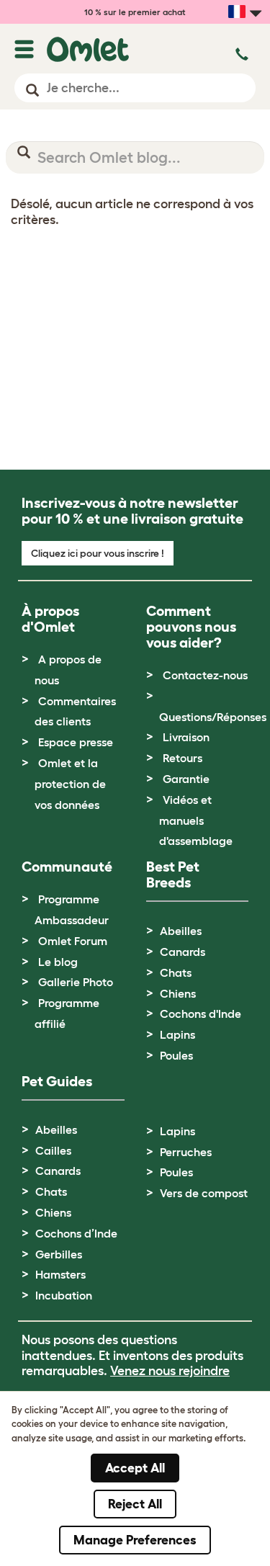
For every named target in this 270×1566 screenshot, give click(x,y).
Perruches (186, 1151)
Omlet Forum (72, 940)
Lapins (177, 1034)
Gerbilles (58, 1254)
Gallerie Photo (75, 981)
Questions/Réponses (212, 716)
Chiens (178, 993)
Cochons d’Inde (76, 1233)
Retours (182, 757)
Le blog (58, 961)
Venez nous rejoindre (170, 1371)
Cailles (53, 1150)
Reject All (135, 1504)
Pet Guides (57, 1081)
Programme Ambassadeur (72, 909)
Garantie (186, 778)
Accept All (135, 1468)
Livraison (186, 736)
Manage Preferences (135, 1540)
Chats (176, 972)
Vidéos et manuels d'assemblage (196, 820)
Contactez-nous (205, 674)
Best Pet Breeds (172, 874)
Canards (182, 951)
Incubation (63, 1295)
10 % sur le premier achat (135, 12)
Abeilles (181, 930)
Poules (176, 1055)
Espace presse (75, 741)
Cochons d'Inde (200, 1013)
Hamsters (60, 1274)
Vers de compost (204, 1192)
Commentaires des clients (75, 711)
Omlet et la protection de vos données (70, 783)
